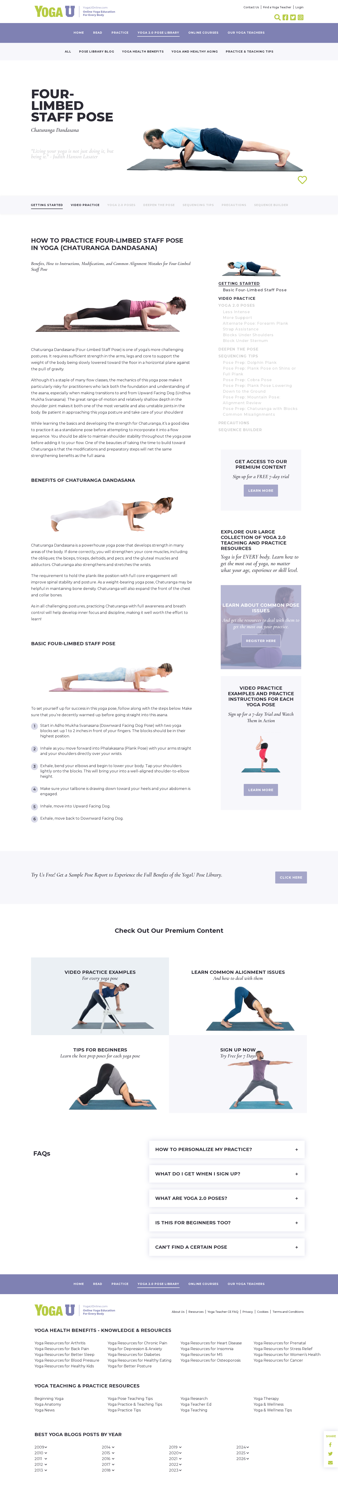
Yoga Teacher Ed (196, 1404)
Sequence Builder (271, 205)
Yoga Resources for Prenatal (280, 1343)
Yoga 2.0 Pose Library (158, 32)
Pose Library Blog (96, 51)
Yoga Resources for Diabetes (134, 1354)
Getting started (47, 205)
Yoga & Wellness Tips (273, 1410)
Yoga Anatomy (47, 1404)
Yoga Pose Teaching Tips (130, 1398)
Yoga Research (194, 1398)
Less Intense (236, 312)
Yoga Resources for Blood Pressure (66, 1360)
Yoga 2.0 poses (121, 205)
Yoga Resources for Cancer (278, 1360)
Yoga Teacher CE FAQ (223, 1311)
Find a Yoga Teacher (277, 7)
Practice (120, 32)
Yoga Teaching (193, 1410)
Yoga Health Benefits (143, 51)
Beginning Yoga (48, 1398)
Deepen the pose (159, 205)
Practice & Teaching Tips (249, 51)
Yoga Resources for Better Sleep (64, 1354)
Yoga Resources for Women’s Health (287, 1354)
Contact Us (251, 7)
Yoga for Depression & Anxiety (135, 1349)
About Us (178, 1311)
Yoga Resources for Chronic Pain (137, 1343)
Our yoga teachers (246, 32)
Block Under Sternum (245, 341)
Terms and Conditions (288, 1311)
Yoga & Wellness (269, 1404)
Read (97, 32)
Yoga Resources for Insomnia (206, 1349)
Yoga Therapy (266, 1398)
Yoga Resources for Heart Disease (211, 1343)
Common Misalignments (249, 414)
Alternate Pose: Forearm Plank (255, 323)
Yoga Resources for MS (201, 1354)
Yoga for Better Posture (130, 1366)
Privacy (248, 1311)
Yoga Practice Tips (124, 1410)
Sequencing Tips (198, 205)
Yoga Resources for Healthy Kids (64, 1366)
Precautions (234, 205)
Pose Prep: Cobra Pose (247, 380)
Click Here (291, 877)
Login (299, 7)
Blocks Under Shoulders (248, 335)
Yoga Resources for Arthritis (59, 1343)
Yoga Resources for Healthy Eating (140, 1360)
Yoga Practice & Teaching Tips (135, 1404)
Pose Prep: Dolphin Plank (250, 362)
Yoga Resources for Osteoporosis (210, 1360)
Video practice (85, 205)
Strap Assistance (241, 329)
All (68, 51)
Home (79, 32)
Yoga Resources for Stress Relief (283, 1349)
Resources (196, 1311)
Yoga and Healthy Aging (195, 51)
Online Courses (203, 32)
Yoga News (44, 1410)
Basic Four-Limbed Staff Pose (255, 290)
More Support (237, 317)
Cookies (262, 1311)
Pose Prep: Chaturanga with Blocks (260, 408)
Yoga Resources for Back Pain (61, 1349)
